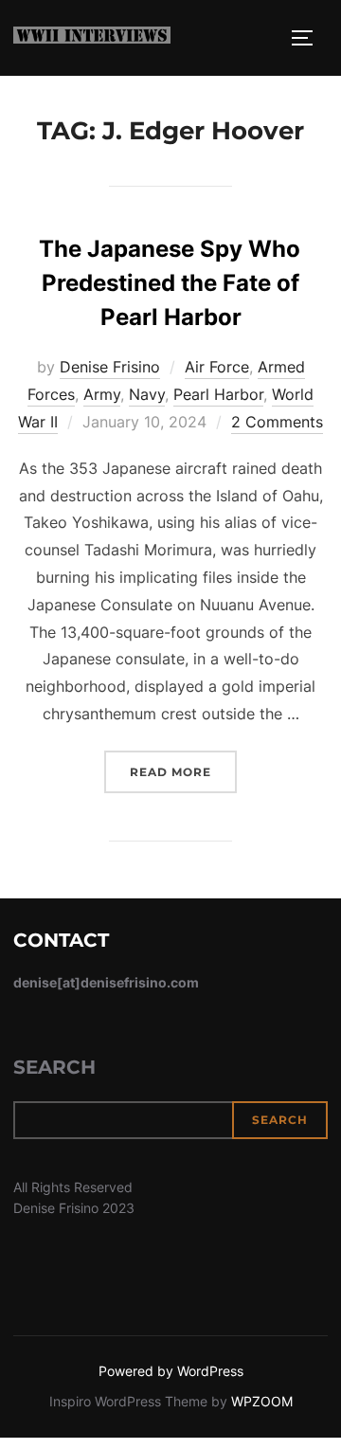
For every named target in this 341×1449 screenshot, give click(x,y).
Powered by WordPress (171, 1371)
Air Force (217, 366)
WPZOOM (262, 1401)
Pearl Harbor (218, 394)
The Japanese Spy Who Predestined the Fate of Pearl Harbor (169, 283)
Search (54, 1067)
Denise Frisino (110, 366)
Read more (183, 771)
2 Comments (277, 421)
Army (101, 394)
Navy (147, 394)
